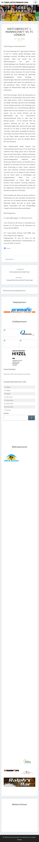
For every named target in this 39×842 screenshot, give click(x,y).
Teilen (8, 248)
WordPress (26, 837)
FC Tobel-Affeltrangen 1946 (14, 2)
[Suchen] (31, 417)
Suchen (6, 413)
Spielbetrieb (9, 259)
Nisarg (19, 839)
